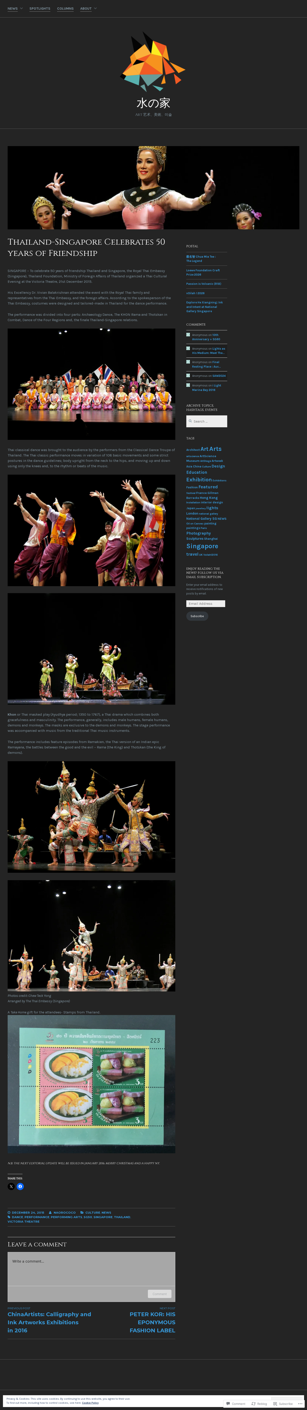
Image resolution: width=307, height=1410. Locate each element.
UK (201, 554)
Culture (92, 1212)
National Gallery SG (201, 519)
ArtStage (205, 461)
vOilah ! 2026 (195, 293)
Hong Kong (209, 498)
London (192, 513)
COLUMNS (65, 8)
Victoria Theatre (24, 1221)
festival (191, 493)
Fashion (192, 487)
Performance (36, 1217)
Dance (17, 1217)
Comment (160, 1294)
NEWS (13, 8)
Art (204, 449)
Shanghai (211, 538)
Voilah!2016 (210, 554)
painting (210, 523)
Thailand (122, 1217)
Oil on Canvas (195, 523)
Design (218, 466)
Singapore (103, 1217)
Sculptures (194, 539)
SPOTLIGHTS (39, 8)
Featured (208, 486)
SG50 (88, 1217)
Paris (204, 528)
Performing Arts (66, 1217)
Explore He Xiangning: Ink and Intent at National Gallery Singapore (204, 307)
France (201, 493)
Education (196, 472)
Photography (198, 533)
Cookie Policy (90, 1402)
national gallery (208, 513)
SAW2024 (219, 375)
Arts (215, 448)
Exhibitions (220, 480)
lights (212, 507)
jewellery (201, 508)
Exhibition (199, 479)
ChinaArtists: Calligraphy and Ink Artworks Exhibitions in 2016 (49, 1320)
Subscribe (197, 616)
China (197, 466)
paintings (193, 528)
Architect (193, 450)
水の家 (154, 103)
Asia (189, 466)
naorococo (65, 1212)
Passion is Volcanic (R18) (203, 283)
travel (192, 554)
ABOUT (86, 8)
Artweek (217, 461)
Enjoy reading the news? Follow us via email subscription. (204, 573)
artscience (192, 456)
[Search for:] (206, 421)
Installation (193, 502)
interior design (212, 502)
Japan (190, 508)
